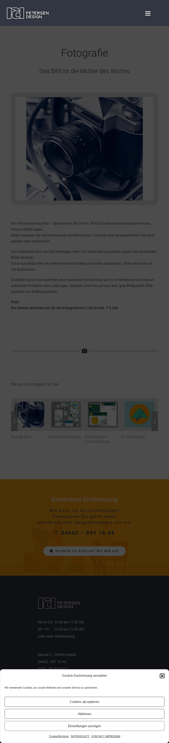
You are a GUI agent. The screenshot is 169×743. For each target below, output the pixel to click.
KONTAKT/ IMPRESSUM (106, 736)
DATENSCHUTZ (80, 736)
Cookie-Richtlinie (59, 736)
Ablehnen (84, 714)
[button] (162, 676)
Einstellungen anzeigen (84, 726)
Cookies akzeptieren (84, 702)
